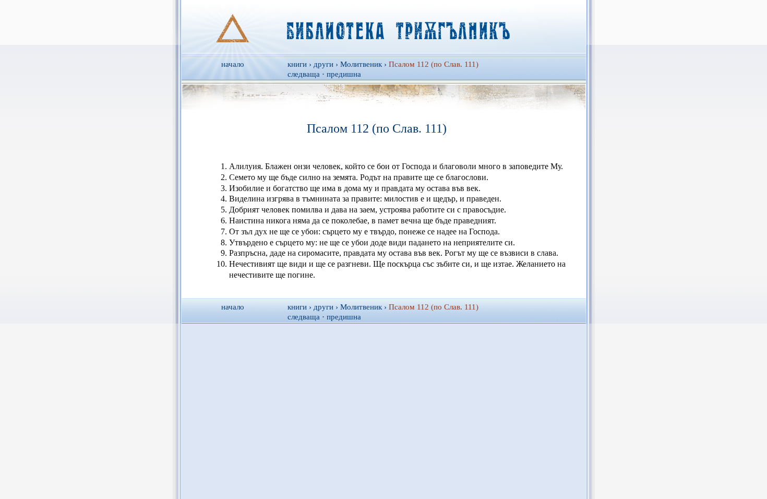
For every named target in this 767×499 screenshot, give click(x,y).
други (323, 64)
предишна (344, 74)
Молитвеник (361, 64)
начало (232, 64)
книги (297, 64)
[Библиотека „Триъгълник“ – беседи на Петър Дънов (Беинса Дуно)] (384, 26)
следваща (303, 74)
